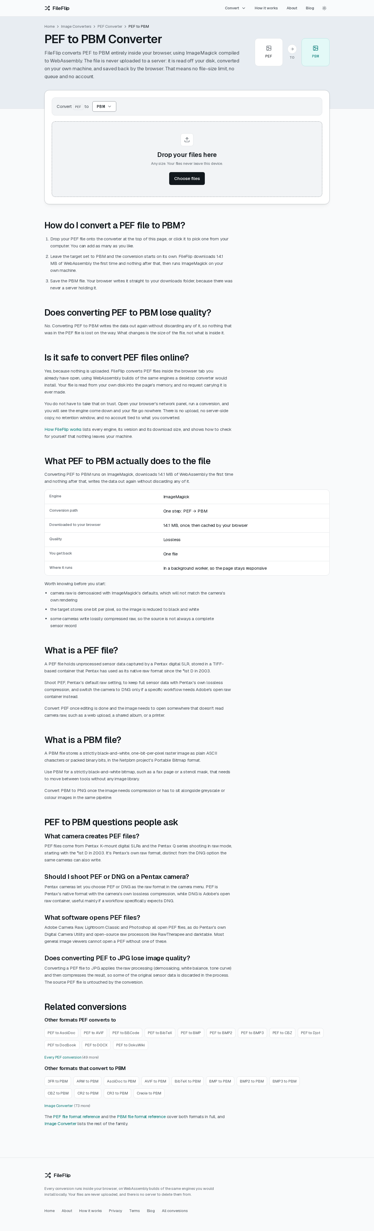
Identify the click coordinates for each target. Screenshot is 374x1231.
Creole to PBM (149, 1093)
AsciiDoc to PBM (121, 1081)
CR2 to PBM (87, 1093)
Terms (134, 1210)
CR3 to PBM (117, 1093)
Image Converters (76, 26)
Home (49, 26)
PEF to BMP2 (221, 1032)
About (292, 8)
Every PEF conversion (62, 1057)
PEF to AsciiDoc (61, 1032)
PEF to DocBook (62, 1045)
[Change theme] (324, 8)
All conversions (175, 1210)
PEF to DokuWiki (130, 1045)
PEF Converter (110, 26)
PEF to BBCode (125, 1032)
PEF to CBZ (282, 1032)
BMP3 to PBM (285, 1081)
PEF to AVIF (94, 1032)
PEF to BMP (191, 1032)
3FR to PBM (58, 1081)
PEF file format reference (76, 1116)
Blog (310, 8)
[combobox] (104, 106)
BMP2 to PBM (252, 1081)
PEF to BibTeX (160, 1032)
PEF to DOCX (96, 1045)
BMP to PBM (220, 1081)
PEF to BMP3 (252, 1032)
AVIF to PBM (155, 1081)
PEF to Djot (310, 1032)
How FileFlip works (63, 429)
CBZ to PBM (58, 1093)
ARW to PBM (87, 1081)
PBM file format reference (141, 1116)
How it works (266, 8)
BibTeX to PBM (187, 1081)
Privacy (115, 1210)
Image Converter (58, 1105)
